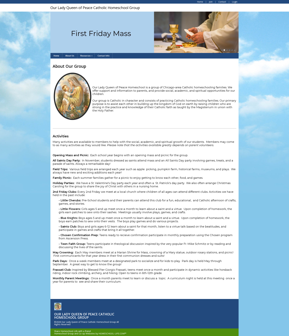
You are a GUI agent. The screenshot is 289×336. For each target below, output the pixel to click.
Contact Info (103, 55)
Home (56, 55)
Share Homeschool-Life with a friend (72, 331)
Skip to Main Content (83, 324)
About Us (69, 55)
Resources (86, 55)
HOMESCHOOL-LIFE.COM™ (112, 333)
